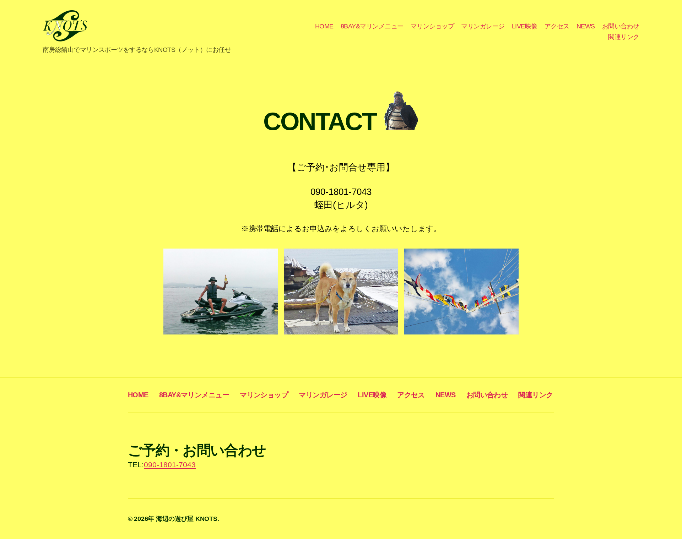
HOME (324, 26)
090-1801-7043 (170, 465)
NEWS (586, 26)
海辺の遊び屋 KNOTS (186, 518)
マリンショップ (432, 26)
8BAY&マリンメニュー (372, 26)
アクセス (557, 26)
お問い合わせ (620, 26)
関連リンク (623, 36)
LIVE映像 (524, 26)
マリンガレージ (483, 26)
